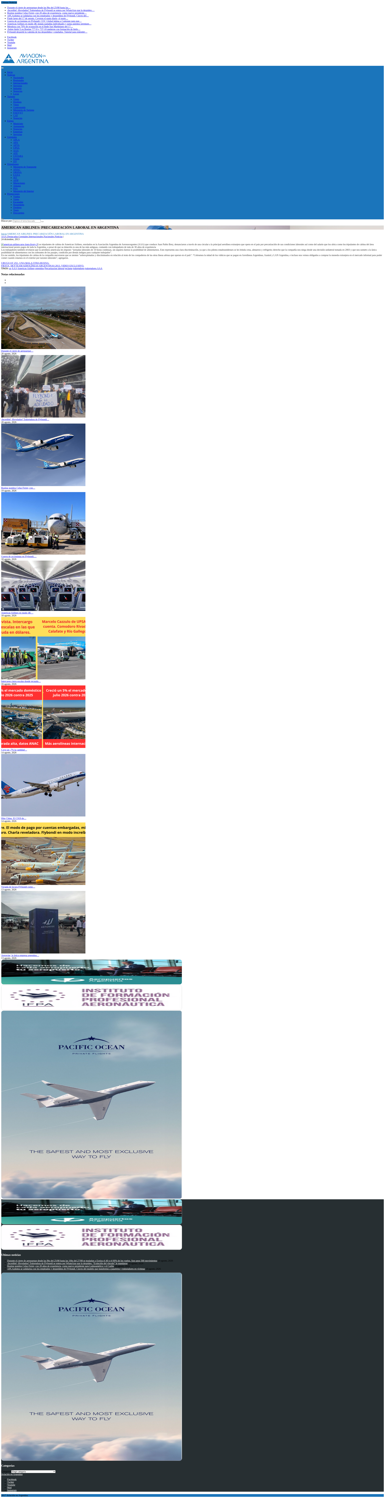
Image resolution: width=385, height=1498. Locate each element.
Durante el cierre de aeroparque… (17, 351)
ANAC (16, 169)
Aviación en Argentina (12, 1474)
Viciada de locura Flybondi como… (18, 887)
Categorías (6, 1471)
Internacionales (20, 83)
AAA (16, 150)
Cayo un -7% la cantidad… (14, 750)
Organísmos (13, 164)
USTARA (18, 156)
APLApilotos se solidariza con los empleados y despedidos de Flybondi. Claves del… (48, 15)
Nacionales (18, 77)
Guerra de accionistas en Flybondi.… (19, 556)
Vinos (16, 104)
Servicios (17, 85)
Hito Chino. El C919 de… (13, 818)
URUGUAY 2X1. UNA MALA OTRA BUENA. (25, 263)
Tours (16, 210)
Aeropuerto (18, 126)
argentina (39, 268)
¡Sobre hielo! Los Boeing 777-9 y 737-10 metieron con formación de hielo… (43, 29)
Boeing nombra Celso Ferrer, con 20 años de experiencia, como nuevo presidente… (47, 13)
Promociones (13, 194)
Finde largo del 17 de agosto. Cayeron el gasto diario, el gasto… (37, 18)
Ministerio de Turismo (23, 110)
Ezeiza (10, 121)
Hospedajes (18, 204)
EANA (16, 175)
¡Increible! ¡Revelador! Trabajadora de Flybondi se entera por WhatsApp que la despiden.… (51, 10)
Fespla (16, 158)
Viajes (16, 99)
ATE (15, 153)
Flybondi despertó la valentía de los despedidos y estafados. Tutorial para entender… (47, 32)
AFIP (15, 180)
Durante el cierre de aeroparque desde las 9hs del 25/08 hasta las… (39, 7)
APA (15, 142)
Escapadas (18, 202)
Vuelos (16, 196)
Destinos (17, 102)
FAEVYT (18, 112)
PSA (15, 188)
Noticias (11, 75)
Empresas (17, 131)
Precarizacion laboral (54, 268)
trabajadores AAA (93, 268)
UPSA (16, 148)
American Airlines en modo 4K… (17, 613)
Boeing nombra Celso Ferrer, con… (18, 488)
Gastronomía (19, 107)
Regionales (18, 80)
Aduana (17, 186)
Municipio (18, 123)
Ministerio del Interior (23, 191)
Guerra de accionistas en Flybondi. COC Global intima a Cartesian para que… (44, 21)
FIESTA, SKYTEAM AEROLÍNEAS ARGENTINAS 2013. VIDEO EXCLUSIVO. (42, 265)
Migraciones (19, 183)
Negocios (17, 91)
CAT (15, 115)
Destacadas (12, 236)
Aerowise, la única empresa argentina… (20, 955)
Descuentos (18, 213)
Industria (17, 88)
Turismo (11, 96)
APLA (16, 140)
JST (15, 177)
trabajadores (79, 268)
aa (10, 268)
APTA (16, 145)
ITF (15, 161)
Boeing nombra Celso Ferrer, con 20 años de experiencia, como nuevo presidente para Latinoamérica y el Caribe (60, 1266)
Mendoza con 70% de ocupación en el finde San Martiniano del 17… (40, 26)
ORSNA (17, 172)
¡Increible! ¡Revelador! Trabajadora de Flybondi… (25, 419)
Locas (16, 94)
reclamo (68, 268)
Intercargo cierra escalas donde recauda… (21, 681)
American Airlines (26, 268)
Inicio (10, 72)
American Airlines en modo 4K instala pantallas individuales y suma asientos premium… (49, 24)
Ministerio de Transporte (24, 167)
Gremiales (12, 137)
